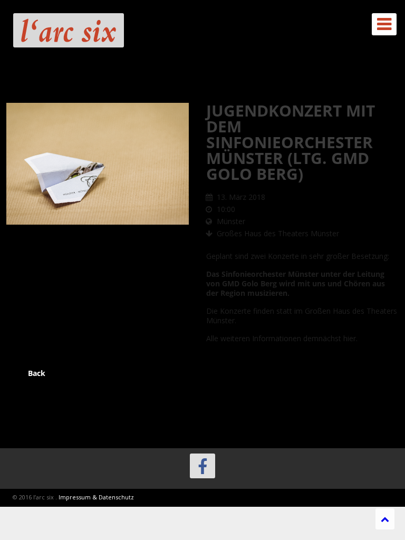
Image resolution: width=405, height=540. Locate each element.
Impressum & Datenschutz (96, 497)
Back (36, 373)
